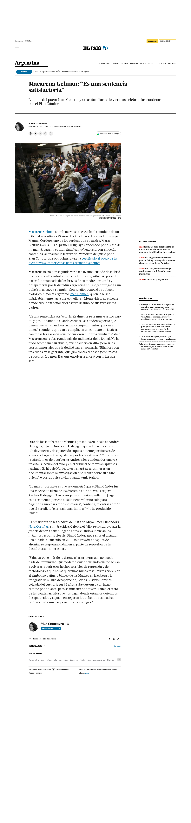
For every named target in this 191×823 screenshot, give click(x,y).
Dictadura (74, 660)
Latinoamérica (99, 660)
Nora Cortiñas (38, 526)
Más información (36, 673)
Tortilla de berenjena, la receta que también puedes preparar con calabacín (158, 337)
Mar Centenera (38, 123)
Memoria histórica (36, 660)
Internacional (104, 64)
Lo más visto (145, 298)
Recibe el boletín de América (44, 639)
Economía (134, 64)
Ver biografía (47, 628)
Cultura (163, 64)
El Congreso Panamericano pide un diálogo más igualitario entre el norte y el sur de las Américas (157, 260)
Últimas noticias (147, 242)
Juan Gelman (79, 294)
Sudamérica (86, 660)
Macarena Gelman (42, 232)
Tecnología (152, 64)
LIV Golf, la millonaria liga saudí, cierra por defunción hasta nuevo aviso (155, 271)
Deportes (172, 64)
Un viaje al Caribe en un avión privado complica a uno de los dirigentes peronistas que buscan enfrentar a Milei (158, 306)
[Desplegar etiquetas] (119, 659)
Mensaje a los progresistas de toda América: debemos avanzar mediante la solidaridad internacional (157, 249)
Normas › (117, 646)
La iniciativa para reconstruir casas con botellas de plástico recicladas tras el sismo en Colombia (158, 346)
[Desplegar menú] (17, 48)
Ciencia (143, 64)
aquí (87, 673)
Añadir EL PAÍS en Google (109, 134)
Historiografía (51, 660)
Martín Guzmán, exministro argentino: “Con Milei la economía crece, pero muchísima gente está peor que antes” (158, 316)
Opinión (116, 64)
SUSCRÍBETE (152, 41)
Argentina (27, 63)
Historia (110, 660)
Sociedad (124, 64)
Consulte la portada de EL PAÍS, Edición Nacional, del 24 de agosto (61, 71)
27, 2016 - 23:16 (46, 126)
